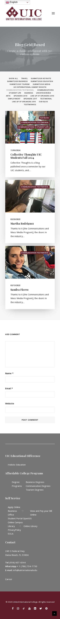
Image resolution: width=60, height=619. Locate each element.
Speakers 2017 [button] (30, 99)
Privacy (11, 529)
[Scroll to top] (54, 613)
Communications (26, 127)
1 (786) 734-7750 (28, 566)
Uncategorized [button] (43, 93)
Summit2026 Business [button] (17, 81)
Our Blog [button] (43, 102)
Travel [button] (24, 78)
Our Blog (44, 118)
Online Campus (15, 522)
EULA (10, 533)
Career (8, 579)
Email (9, 388)
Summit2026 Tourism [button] (20, 84)
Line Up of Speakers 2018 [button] (42, 96)
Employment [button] (14, 99)
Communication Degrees (38, 485)
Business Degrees (35, 482)
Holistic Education (17, 464)
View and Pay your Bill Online (41, 512)
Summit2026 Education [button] (42, 81)
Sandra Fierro (19, 289)
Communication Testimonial (35, 122)
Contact (10, 542)
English (13, 2)
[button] (53, 13)
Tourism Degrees (35, 489)
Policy (18, 529)
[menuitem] (13, 78)
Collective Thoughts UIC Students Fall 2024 (26, 156)
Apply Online (14, 507)
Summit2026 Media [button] (41, 84)
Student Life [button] (15, 93)
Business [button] (28, 93)
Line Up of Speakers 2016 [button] (24, 102)
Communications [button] (45, 90)
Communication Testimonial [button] (20, 90)
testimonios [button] (30, 105)
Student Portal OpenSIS (20, 518)
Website (9, 403)
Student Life (43, 127)
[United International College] (24, 13)
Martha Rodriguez (22, 223)
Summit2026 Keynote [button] (41, 78)
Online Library (30, 526)
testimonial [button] (46, 99)
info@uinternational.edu (25, 570)
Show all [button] (13, 78)
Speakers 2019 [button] (20, 96)
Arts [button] (8, 96)
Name (9, 373)
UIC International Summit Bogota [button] (30, 87)
